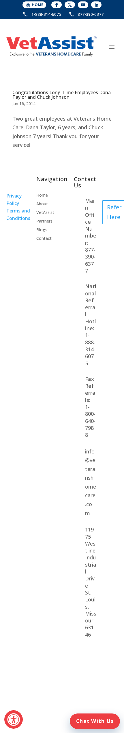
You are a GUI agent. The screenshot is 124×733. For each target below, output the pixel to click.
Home (42, 195)
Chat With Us (95, 721)
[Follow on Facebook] (56, 4)
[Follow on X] (70, 4)
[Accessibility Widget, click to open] (13, 719)
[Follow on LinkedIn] (96, 4)
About (42, 204)
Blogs (41, 230)
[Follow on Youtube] (83, 4)
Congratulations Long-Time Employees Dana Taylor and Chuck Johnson (61, 94)
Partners (44, 221)
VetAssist (45, 212)
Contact (44, 238)
